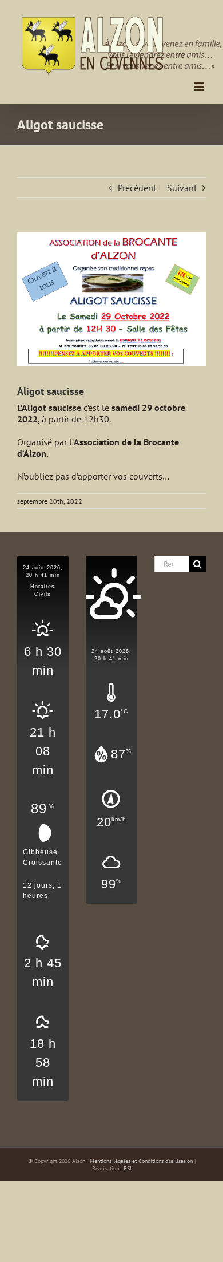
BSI (128, 1168)
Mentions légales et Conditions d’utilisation (141, 1161)
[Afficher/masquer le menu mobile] (200, 87)
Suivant (182, 187)
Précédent (137, 187)
